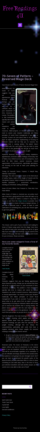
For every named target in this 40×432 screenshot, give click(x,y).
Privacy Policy (6, 415)
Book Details (26, 275)
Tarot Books (6, 268)
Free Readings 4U (20, 12)
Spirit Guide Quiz (7, 400)
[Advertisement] (20, 49)
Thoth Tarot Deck (7, 402)
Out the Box (23, 428)
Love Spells (5, 407)
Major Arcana (22, 201)
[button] (20, 25)
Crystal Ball (5, 405)
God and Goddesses (8, 409)
